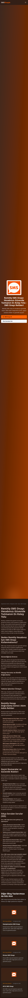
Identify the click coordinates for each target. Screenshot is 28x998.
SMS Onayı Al (8, 317)
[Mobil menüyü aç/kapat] (25, 2)
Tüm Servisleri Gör (8, 321)
